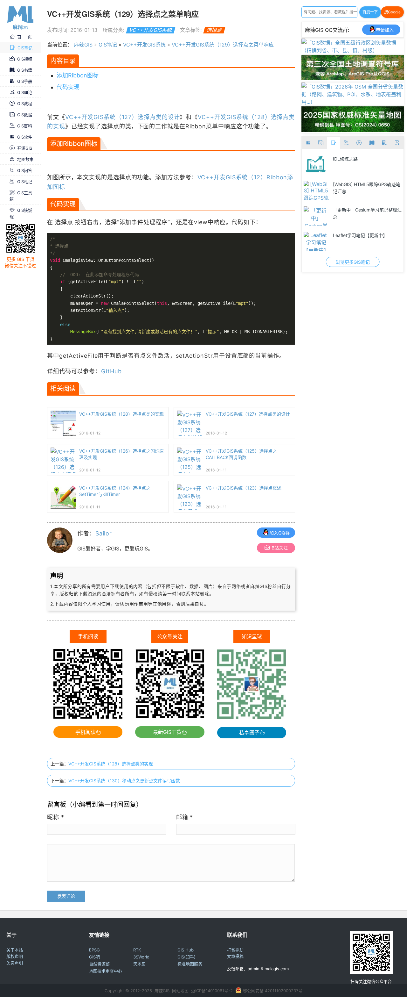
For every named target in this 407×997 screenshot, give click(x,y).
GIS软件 (24, 137)
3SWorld (141, 956)
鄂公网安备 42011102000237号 (272, 990)
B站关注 (280, 547)
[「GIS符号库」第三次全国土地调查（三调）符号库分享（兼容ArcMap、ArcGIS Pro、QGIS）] (352, 78)
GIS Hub (185, 949)
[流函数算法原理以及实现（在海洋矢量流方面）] (336, 241)
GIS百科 (24, 125)
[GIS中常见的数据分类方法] (336, 216)
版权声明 (14, 956)
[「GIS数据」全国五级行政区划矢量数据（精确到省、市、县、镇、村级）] (352, 50)
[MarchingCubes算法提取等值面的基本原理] (336, 190)
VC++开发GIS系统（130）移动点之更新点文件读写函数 (124, 780)
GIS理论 (24, 92)
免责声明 (14, 962)
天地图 (139, 963)
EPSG (94, 949)
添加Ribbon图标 (78, 75)
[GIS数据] (320, 143)
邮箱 (184, 817)
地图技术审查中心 (105, 970)
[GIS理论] (397, 143)
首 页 (24, 36)
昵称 (55, 817)
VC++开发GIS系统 (150, 30)
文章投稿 (235, 956)
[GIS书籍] (371, 143)
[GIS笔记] (333, 143)
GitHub (111, 371)
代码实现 (68, 87)
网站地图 (180, 990)
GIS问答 (24, 170)
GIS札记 (24, 181)
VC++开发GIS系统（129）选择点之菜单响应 (223, 44)
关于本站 (14, 949)
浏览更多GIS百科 (373, 262)
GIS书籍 (24, 70)
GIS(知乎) (186, 956)
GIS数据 (24, 114)
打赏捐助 (235, 949)
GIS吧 (94, 956)
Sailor (103, 533)
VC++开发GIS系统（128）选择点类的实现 (110, 763)
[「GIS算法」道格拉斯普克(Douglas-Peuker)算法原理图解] (336, 165)
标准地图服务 (189, 963)
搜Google (392, 12)
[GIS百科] (346, 143)
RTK (137, 949)
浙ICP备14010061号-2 (212, 990)
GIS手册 (24, 81)
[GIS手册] (384, 143)
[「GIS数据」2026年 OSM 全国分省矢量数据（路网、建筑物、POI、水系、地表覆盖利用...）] (352, 102)
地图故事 (25, 159)
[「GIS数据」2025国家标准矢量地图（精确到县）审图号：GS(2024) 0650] (352, 130)
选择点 (214, 30)
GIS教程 (24, 103)
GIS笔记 (24, 47)
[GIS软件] (308, 143)
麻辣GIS (83, 44)
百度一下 (370, 12)
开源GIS (24, 148)
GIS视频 (24, 58)
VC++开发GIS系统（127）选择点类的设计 (122, 117)
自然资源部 (99, 963)
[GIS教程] (359, 143)
